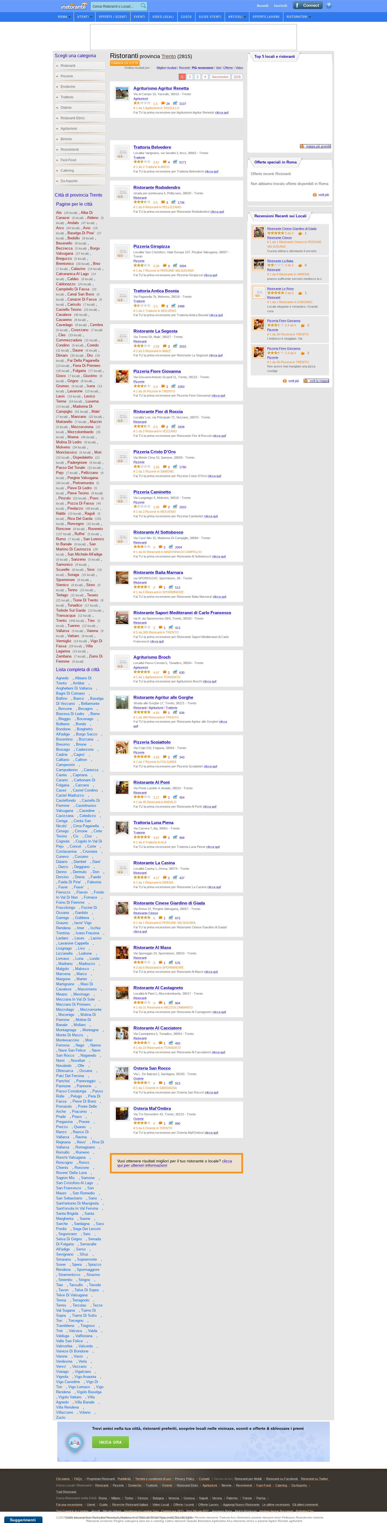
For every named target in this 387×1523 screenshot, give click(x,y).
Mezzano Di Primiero (73, 1004)
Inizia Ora (110, 1442)
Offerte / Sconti (113, 17)
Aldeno (92, 218)
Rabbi (60, 513)
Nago (80, 1045)
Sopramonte (87, 1259)
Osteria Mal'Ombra (152, 1108)
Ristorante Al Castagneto (158, 988)
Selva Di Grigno (69, 1239)
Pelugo (76, 1096)
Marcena (63, 974)
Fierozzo (63, 892)
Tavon (63, 1290)
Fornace (90, 897)
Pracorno (79, 1111)
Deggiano (82, 867)
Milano (115, 1498)
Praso (77, 1116)
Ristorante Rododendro (156, 187)
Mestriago (81, 994)
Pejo (59, 473)
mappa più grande (318, 146)
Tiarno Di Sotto (84, 1315)
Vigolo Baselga (89, 1392)
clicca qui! (222, 112)
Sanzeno (78, 559)
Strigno (84, 1280)
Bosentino (64, 739)
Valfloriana (83, 1336)
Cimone (81, 831)
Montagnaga (66, 1030)
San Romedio (84, 1193)
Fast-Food (68, 160)
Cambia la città (124, 63)
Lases (79, 938)
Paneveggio (85, 1081)
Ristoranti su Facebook (282, 1479)
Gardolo (81, 913)
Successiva (220, 76)
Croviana (90, 851)
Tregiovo (87, 1326)
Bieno (95, 714)
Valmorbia (64, 1346)
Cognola (62, 841)
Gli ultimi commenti (305, 1504)
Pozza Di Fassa (80, 503)
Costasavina (66, 851)
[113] (237, 76)
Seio (86, 1234)
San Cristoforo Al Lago (74, 1183)
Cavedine (87, 811)
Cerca (143, 5)
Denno (61, 872)
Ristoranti (68, 66)
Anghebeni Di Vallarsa (74, 688)
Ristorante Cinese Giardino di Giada (169, 903)
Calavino (78, 269)
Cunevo (62, 856)
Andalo (73, 223)
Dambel (80, 862)
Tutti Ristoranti (66, 1492)
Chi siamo (63, 1479)
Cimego (62, 831)
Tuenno (73, 626)
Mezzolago (65, 1009)
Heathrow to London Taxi (141, 1511)
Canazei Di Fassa (82, 299)
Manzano (78, 416)
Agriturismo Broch (152, 657)
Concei (75, 846)
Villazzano (64, 1412)
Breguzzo (64, 258)
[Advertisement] (201, 1440)
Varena (92, 631)
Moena (72, 437)
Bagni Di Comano (70, 693)
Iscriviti (280, 5)
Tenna (61, 1300)
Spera (77, 1264)
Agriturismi (69, 129)
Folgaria (79, 371)
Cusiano (81, 856)
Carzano (82, 785)
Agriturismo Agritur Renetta (161, 88)
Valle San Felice (69, 1341)
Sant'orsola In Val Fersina (77, 1208)
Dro (90, 355)
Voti (218, 67)
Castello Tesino (68, 309)
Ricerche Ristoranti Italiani (130, 1504)
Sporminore (65, 580)
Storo (90, 585)
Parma (260, 1498)
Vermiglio (63, 641)
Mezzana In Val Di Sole (75, 999)
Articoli (235, 17)
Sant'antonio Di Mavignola (77, 1203)
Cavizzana (64, 816)
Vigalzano (83, 1371)
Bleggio (64, 719)
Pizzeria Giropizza (151, 246)
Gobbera (82, 918)
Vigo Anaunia (85, 1377)
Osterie (66, 108)
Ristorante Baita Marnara (158, 572)
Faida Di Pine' (69, 882)
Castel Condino (85, 790)
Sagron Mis (65, 1178)
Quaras (80, 1127)
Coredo (93, 345)
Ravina (81, 1137)
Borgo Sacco (86, 734)
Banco (78, 698)
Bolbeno (62, 724)
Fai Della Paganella (83, 360)
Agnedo (62, 678)
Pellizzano (89, 473)
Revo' (81, 1142)
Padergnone (77, 462)
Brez (97, 263)
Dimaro (62, 355)
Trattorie (67, 97)
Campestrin (65, 765)
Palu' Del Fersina (70, 1076)
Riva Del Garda (79, 518)
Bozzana (86, 739)
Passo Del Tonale (70, 467)
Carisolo (74, 304)
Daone (78, 350)
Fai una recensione (69, 1504)
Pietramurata (83, 483)
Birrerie (66, 139)
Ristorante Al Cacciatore (157, 1028)
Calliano (62, 760)
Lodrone (85, 953)
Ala (58, 212)
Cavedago (64, 325)
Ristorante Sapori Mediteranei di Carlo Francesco (182, 613)
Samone (88, 1178)
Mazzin (96, 422)
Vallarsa (62, 631)
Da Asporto (69, 181)
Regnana (63, 1142)
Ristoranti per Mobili (248, 1479)
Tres (91, 620)
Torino (129, 1498)
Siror (91, 569)
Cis (75, 836)
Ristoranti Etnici (73, 118)
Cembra (96, 325)
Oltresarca (64, 1071)
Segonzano (67, 1234)
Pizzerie (67, 76)
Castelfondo (66, 800)
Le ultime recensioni (276, 1504)
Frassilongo (65, 907)
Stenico (62, 585)
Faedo (96, 877)
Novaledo (63, 1065)
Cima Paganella (86, 826)
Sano (92, 1198)
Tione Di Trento (85, 600)
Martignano (65, 984)
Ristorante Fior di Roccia (158, 411)
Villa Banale (84, 1402)
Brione (81, 744)
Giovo (61, 376)
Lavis (60, 396)
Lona (79, 958)
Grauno (62, 923)
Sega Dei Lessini (87, 1229)
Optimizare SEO (172, 1511)
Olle (81, 1065)
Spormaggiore (88, 1269)
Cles (62, 335)
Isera (91, 386)
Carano (62, 780)
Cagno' (79, 754)
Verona (217, 1498)
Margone (63, 979)
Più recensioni (202, 67)
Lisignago (64, 948)
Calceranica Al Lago (72, 274)
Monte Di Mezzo (69, 1035)
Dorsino (62, 877)
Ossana (85, 1071)
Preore (84, 1122)
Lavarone (74, 391)
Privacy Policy (184, 1479)
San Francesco (68, 1188)
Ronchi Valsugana (71, 1157)
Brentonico (65, 263)
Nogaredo (88, 1055)
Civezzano (79, 330)
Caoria (61, 775)
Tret (59, 1331)
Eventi (139, 17)
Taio (59, 1285)
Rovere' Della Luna (71, 1173)
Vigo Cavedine (68, 1382)
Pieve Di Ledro (79, 488)
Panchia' (63, 1081)
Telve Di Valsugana (72, 1295)
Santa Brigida (67, 1213)
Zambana (63, 656)
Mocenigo (66, 1015)
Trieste (247, 1498)
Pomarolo (64, 1106)
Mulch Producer (246, 1511)
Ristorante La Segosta (155, 331)
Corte (91, 846)
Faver (63, 887)
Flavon (82, 892)
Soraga (73, 575)
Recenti (184, 67)
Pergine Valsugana (82, 478)
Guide (104, 1504)
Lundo (94, 958)
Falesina (94, 882)
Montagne (90, 1030)
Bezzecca (64, 248)
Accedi (263, 5)
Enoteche (68, 87)
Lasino (96, 938)
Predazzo (75, 508)
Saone (85, 1218)
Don (96, 872)
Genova (189, 1498)
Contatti (204, 1479)
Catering (67, 171)
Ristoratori (297, 17)
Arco (60, 228)
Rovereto (95, 529)
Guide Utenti (210, 17)
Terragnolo (80, 1300)
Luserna (92, 401)
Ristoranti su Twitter (314, 1479)
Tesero (92, 595)
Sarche (62, 1224)
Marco (81, 974)
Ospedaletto (83, 457)
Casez (61, 790)
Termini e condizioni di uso (153, 1479)
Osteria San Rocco (152, 1068)
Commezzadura (69, 340)
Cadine (61, 754)
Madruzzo (87, 964)
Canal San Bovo (80, 294)
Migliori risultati (167, 67)
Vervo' (61, 1366)
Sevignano (64, 1254)
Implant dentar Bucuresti (276, 1511)
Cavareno (64, 320)
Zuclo (60, 1417)
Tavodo (95, 1285)
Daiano (61, 862)
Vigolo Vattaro (69, 1397)
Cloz (88, 836)
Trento (61, 620)
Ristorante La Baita (280, 261)
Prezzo (62, 1127)
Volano (84, 1412)
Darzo (63, 867)
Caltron (81, 760)
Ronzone (82, 1167)
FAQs (78, 1479)
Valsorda (85, 1346)
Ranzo (61, 1132)
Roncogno (64, 1162)
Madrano (65, 964)
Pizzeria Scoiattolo (152, 742)
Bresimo (63, 744)
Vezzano (79, 1366)
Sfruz (84, 1254)
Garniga (62, 918)
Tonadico (74, 605)
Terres (61, 1305)
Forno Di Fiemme (70, 902)
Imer (80, 928)
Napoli (203, 1498)
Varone (61, 1356)
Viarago (62, 1371)
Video (239, 67)
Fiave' (79, 887)
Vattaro (73, 636)
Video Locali (163, 17)
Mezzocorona (82, 427)
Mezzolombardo (80, 432)
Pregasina (64, 1122)
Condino (62, 345)
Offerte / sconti (183, 1504)
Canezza (91, 770)
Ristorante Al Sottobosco (158, 532)
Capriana (80, 775)
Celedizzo (88, 816)
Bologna (158, 1498)
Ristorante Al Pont (151, 782)
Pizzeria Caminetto (152, 492)
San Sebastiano (69, 1198)
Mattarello (64, 422)
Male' (96, 411)
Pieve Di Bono (84, 1101)
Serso (81, 1249)
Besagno (85, 709)
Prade (61, 1116)
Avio (86, 228)
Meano (61, 994)
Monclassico (66, 452)
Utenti (83, 17)
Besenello (64, 243)
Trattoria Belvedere (152, 147)
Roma (62, 17)
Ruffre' (80, 534)
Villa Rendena (67, 1407)
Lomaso (62, 958)
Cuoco (186, 17)
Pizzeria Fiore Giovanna (157, 371)
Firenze (143, 1498)
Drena (79, 877)
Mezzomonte (90, 1009)
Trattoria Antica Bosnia (156, 291)
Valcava (75, 1331)
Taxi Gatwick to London (72, 1511)
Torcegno (75, 1320)
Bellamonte (90, 703)
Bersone (65, 709)
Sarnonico (64, 564)
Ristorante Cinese (145, 913)
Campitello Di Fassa (72, 289)
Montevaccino (67, 1040)
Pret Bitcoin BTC (197, 1511)
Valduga (62, 1336)
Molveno (63, 447)
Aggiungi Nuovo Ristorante (241, 1504)
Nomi (60, 1060)
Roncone (63, 529)
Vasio (78, 1356)
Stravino (93, 1275)
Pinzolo (64, 498)
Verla (82, 1361)
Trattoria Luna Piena (153, 822)
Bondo (81, 724)
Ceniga (61, 821)
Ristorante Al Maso (152, 947)
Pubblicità (124, 1479)
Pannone (63, 1086)
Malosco (82, 969)
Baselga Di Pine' (80, 233)
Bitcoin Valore (112, 1511)
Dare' (96, 862)
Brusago (63, 749)
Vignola (62, 1377)
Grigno (72, 381)
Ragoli (90, 513)
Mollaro (80, 1025)
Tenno (72, 590)
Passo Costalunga (71, 1091)
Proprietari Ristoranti (101, 1479)
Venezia (173, 1498)
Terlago (62, 595)
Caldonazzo (65, 284)
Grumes (62, 386)
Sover (61, 1264)
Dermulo (79, 872)
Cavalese (63, 314)
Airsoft (95, 1511)
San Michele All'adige (84, 554)
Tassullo (76, 1285)
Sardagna (82, 1224)
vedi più (323, 194)
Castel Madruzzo (70, 795)
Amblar (78, 683)
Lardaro (62, 938)
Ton (59, 1320)
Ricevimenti (70, 150)
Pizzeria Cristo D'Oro (154, 452)
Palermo (232, 1498)
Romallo (62, 1152)
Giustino (90, 376)
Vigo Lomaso (79, 1387)
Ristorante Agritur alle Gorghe (163, 697)
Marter (81, 979)
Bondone (63, 729)
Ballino (61, 698)
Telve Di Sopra (87, 1290)
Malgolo (62, 969)
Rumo (61, 539)
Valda (92, 1331)
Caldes (73, 279)
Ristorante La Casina (154, 863)
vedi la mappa (319, 380)
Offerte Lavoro (266, 17)
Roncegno (75, 524)
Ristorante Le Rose (280, 288)
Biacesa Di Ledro (70, 714)
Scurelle (62, 569)
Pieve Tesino (78, 493)
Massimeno (87, 989)
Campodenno (67, 770)
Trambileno (65, 1326)
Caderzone (84, 749)
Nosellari (78, 1060)
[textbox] (118, 6)
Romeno (82, 1152)
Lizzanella (64, 953)
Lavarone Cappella (73, 943)
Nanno (95, 1045)
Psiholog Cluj (304, 1511)
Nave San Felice (72, 1050)
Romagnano (85, 1147)
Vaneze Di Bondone (72, 1351)
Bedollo (73, 238)
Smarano (63, 1259)
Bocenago (85, 719)
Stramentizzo (69, 1275)
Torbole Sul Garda (71, 610)
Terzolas (79, 1305)
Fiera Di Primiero (86, 365)
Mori (97, 452)
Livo (81, 948)
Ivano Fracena (87, 933)
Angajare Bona (222, 1511)
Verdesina (64, 1361)
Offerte (228, 67)
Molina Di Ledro (69, 442)
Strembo (65, 1280)
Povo (94, 498)
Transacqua (65, 615)
